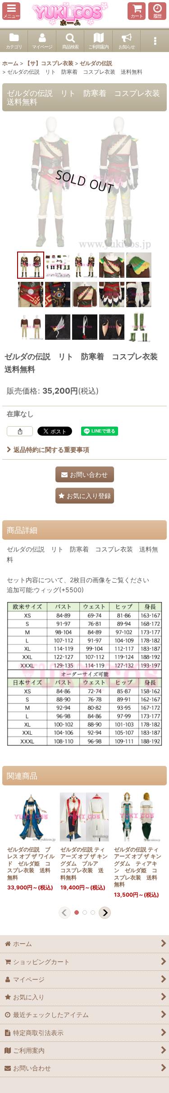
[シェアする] (20, 431)
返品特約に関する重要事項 (51, 449)
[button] (11, 11)
